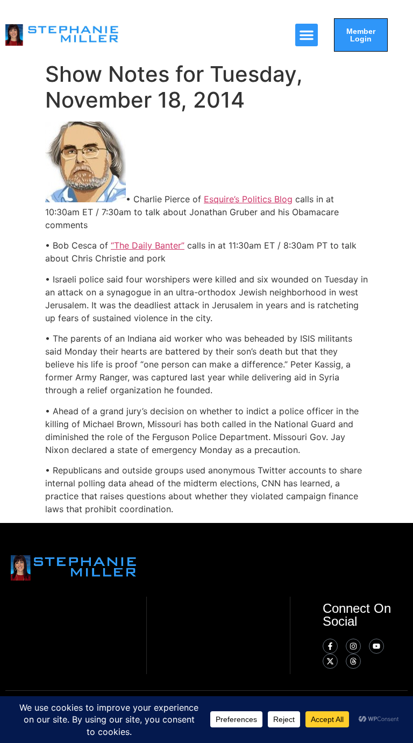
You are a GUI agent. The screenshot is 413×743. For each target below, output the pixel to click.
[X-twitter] (330, 661)
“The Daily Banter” (147, 245)
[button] (306, 35)
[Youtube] (376, 646)
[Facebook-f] (330, 646)
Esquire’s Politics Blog (248, 199)
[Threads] (353, 661)
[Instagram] (353, 646)
